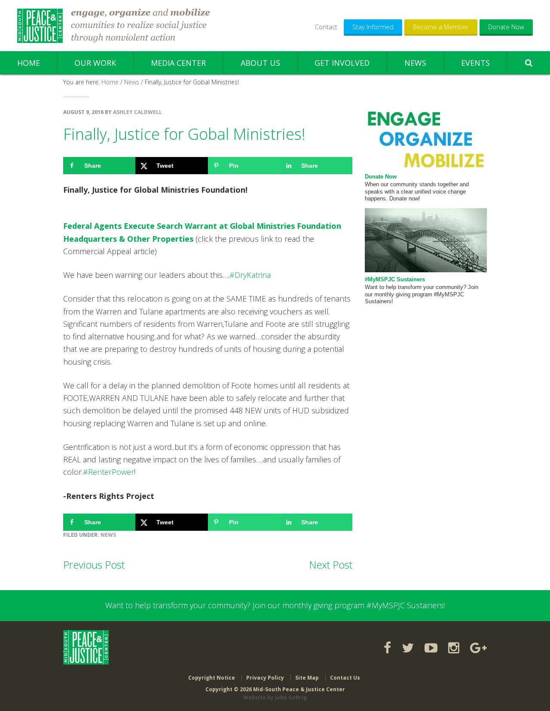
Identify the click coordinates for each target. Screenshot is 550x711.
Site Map (307, 677)
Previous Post (94, 564)
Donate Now (506, 26)
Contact (326, 26)
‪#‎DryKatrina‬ (250, 275)
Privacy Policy (265, 677)
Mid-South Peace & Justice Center (40, 26)
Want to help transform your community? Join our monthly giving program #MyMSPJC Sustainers (274, 605)
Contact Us (345, 677)
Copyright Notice (211, 677)
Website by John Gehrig (275, 697)
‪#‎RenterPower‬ (108, 472)
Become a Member (441, 26)
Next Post (330, 564)
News (108, 535)
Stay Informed (373, 26)
